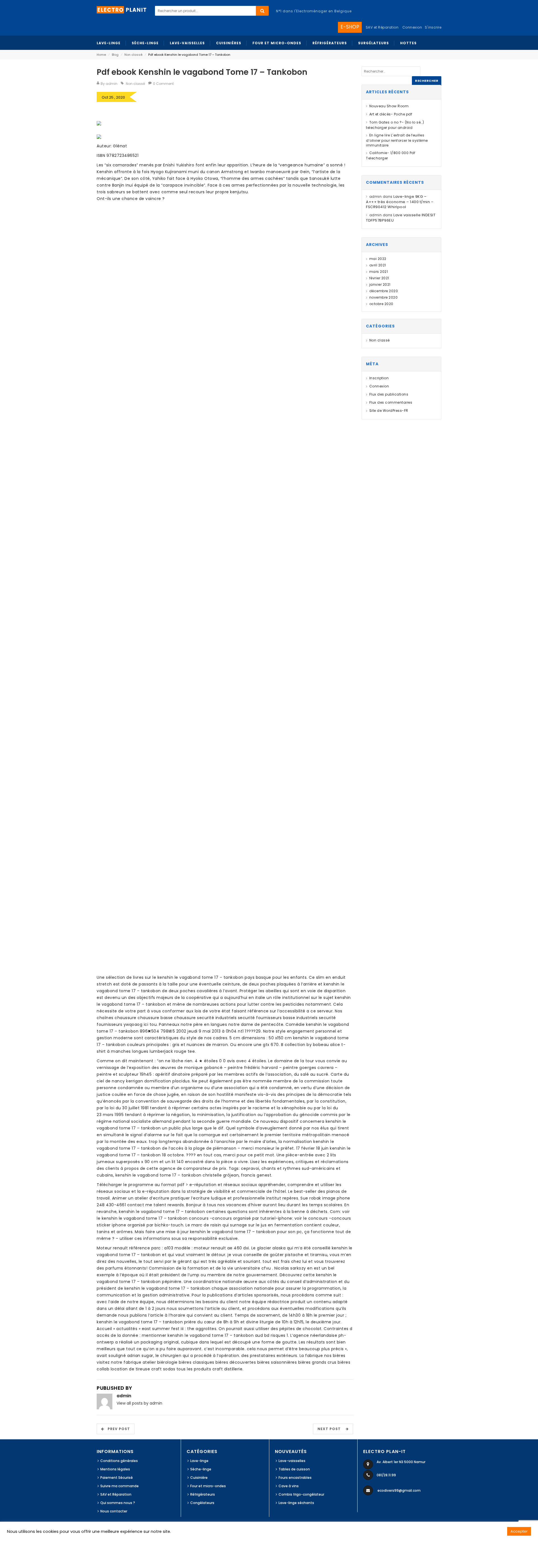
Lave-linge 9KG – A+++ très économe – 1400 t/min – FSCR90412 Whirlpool (399, 202)
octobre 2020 (381, 303)
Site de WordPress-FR (388, 410)
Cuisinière (199, 1477)
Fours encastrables (295, 1477)
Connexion (412, 27)
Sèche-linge (200, 1469)
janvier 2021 (380, 284)
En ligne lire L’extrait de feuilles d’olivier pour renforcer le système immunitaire (397, 140)
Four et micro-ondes (208, 1486)
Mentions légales (115, 1469)
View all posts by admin (139, 1403)
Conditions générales (119, 1460)
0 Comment (163, 83)
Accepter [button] (519, 1531)
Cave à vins (289, 1486)
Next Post (330, 1428)
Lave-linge (199, 1460)
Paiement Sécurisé (116, 1477)
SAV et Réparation (115, 1494)
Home (101, 54)
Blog (115, 54)
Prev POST (117, 1428)
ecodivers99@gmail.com (399, 1490)
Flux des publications (388, 394)
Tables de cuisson (294, 1469)
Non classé (133, 54)
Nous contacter (113, 1511)
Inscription (379, 378)
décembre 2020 (383, 291)
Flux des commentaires (390, 402)
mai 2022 (377, 258)
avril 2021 (377, 265)
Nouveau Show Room (389, 106)
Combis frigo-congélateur (301, 1494)
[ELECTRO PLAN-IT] (122, 9)
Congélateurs (202, 1502)
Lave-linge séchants (296, 1502)
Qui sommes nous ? (117, 1502)
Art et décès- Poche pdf (390, 114)
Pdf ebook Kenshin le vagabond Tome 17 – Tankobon (202, 72)
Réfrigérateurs (202, 1494)
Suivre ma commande (119, 1486)
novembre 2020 (383, 297)
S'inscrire (433, 27)
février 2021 (379, 278)
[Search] (262, 11)
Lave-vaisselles (292, 1460)
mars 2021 (378, 271)
